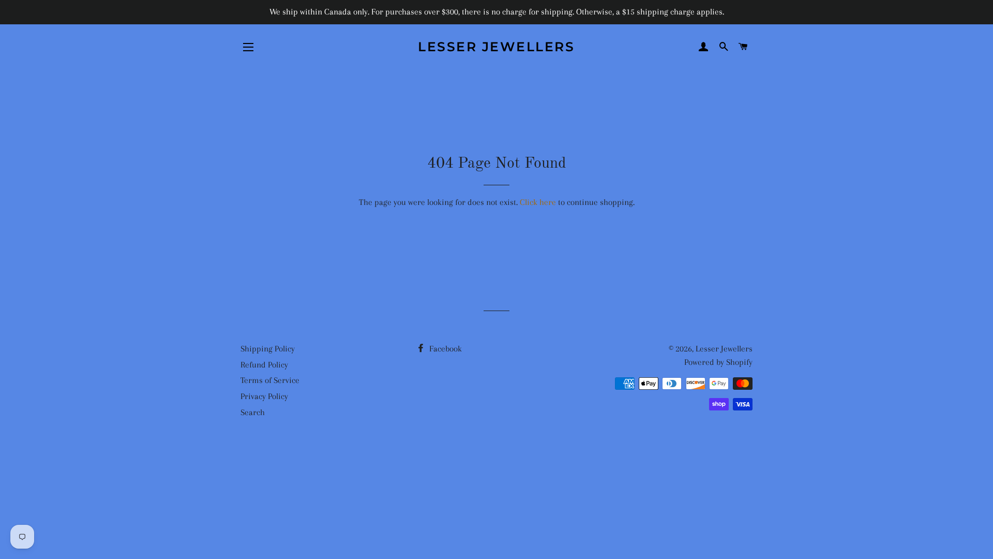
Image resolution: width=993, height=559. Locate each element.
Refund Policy (264, 365)
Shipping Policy (267, 349)
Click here (538, 202)
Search (252, 412)
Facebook (444, 349)
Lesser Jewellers (496, 46)
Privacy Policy (264, 396)
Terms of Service (269, 380)
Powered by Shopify (718, 362)
